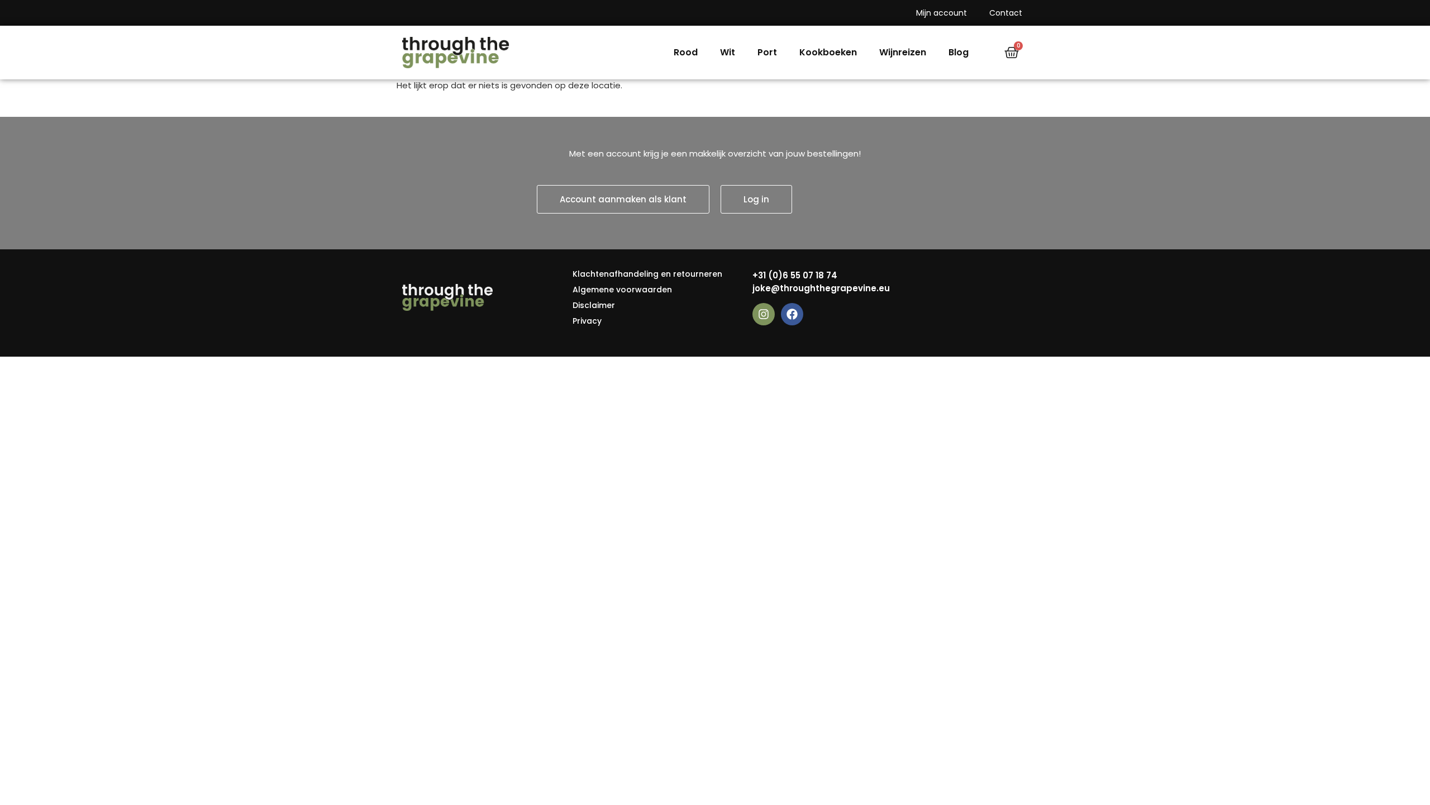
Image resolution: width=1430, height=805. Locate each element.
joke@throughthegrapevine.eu (821, 288)
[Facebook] (792, 314)
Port (767, 52)
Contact (1005, 12)
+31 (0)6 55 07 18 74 (794, 275)
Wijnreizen (902, 52)
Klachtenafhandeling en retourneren (647, 274)
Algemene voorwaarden (622, 289)
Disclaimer (594, 305)
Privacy (587, 320)
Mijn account (941, 12)
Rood (686, 52)
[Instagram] (763, 314)
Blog (958, 52)
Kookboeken (828, 52)
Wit (727, 52)
